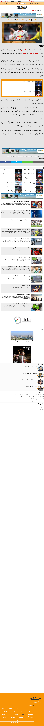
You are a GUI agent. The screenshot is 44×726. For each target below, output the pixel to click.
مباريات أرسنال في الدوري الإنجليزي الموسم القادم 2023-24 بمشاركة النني (30, 190)
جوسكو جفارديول (34, 53)
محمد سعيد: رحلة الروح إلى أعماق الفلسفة (31, 367)
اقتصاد (23, 19)
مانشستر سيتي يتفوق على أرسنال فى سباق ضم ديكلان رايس (8, 174)
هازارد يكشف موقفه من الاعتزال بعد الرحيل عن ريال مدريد (29, 186)
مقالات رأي (40, 364)
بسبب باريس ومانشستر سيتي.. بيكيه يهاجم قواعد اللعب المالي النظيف (27, 86)
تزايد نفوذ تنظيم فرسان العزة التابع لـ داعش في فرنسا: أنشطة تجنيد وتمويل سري (29, 399)
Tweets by (42, 409)
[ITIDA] (22, 320)
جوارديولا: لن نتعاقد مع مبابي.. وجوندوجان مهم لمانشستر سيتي (30, 182)
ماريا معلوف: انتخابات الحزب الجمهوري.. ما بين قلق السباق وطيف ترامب (26, 380)
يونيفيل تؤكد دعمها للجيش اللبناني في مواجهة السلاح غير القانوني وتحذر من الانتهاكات (28, 394)
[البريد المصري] (22, 354)
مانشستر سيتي (24, 50)
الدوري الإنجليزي (22, 156)
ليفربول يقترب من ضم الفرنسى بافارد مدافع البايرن (9, 178)
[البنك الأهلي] (23, 151)
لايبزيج (24, 53)
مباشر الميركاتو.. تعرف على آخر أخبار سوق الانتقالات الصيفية (28, 81)
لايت (3, 19)
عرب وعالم (10, 19)
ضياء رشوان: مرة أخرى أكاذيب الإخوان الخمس (30, 373)
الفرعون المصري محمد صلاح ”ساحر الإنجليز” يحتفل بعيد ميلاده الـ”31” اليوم (8, 190)
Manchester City (9, 156)
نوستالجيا (16, 19)
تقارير (29, 19)
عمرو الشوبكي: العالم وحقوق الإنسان (31, 386)
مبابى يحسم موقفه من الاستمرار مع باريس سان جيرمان (8, 186)
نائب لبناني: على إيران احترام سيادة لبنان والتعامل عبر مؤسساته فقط (31, 397)
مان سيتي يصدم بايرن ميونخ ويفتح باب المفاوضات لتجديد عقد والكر (9, 182)
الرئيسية (41, 19)
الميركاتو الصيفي (15, 156)
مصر (35, 19)
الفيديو (41, 329)
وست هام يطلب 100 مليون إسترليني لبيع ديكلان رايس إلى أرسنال (29, 178)
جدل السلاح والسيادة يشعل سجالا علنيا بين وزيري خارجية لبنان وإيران (30, 401)
